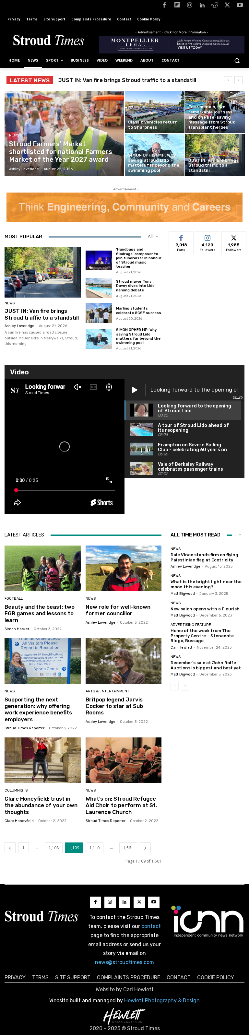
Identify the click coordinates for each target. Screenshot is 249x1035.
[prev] (228, 80)
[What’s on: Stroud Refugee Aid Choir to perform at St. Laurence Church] (124, 760)
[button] (236, 60)
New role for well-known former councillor (118, 610)
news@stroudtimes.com (124, 962)
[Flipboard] (177, 6)
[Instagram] (189, 6)
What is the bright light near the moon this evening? (206, 584)
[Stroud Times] (49, 41)
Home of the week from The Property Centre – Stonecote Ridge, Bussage (202, 635)
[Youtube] (239, 6)
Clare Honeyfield (19, 821)
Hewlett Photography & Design (162, 1000)
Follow (207, 236)
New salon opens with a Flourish (205, 608)
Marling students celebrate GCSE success (138, 310)
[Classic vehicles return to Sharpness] (154, 112)
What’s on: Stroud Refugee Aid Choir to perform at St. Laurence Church (121, 805)
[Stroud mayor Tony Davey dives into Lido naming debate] (99, 288)
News (14, 135)
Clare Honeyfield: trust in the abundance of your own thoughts (41, 805)
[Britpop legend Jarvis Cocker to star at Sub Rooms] (124, 661)
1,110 (94, 848)
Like (181, 236)
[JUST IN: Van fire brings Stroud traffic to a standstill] (215, 155)
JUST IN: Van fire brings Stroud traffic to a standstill (42, 314)
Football (14, 598)
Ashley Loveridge (19, 326)
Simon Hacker (17, 629)
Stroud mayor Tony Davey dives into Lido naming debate (135, 285)
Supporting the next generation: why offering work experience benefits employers (38, 709)
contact (151, 926)
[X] (227, 6)
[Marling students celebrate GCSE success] (99, 313)
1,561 (128, 848)
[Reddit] (214, 6)
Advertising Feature (191, 625)
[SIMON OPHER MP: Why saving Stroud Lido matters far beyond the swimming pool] (154, 155)
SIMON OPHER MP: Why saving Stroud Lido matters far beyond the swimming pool (138, 336)
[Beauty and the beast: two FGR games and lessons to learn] (43, 568)
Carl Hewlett (181, 647)
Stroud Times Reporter (24, 728)
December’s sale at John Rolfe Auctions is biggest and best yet (206, 665)
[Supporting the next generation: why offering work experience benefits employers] (43, 661)
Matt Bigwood (183, 594)
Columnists (16, 790)
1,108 (54, 848)
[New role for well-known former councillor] (124, 568)
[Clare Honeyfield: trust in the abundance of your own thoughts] (43, 760)
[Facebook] (164, 6)
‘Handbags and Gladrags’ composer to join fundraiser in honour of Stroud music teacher (138, 258)
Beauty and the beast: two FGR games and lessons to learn (40, 613)
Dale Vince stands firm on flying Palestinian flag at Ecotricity (204, 557)
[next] (238, 80)
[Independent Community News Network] (207, 921)
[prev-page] (10, 847)
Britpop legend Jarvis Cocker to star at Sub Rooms (114, 706)
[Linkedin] (202, 6)
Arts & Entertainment (107, 691)
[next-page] (145, 847)
